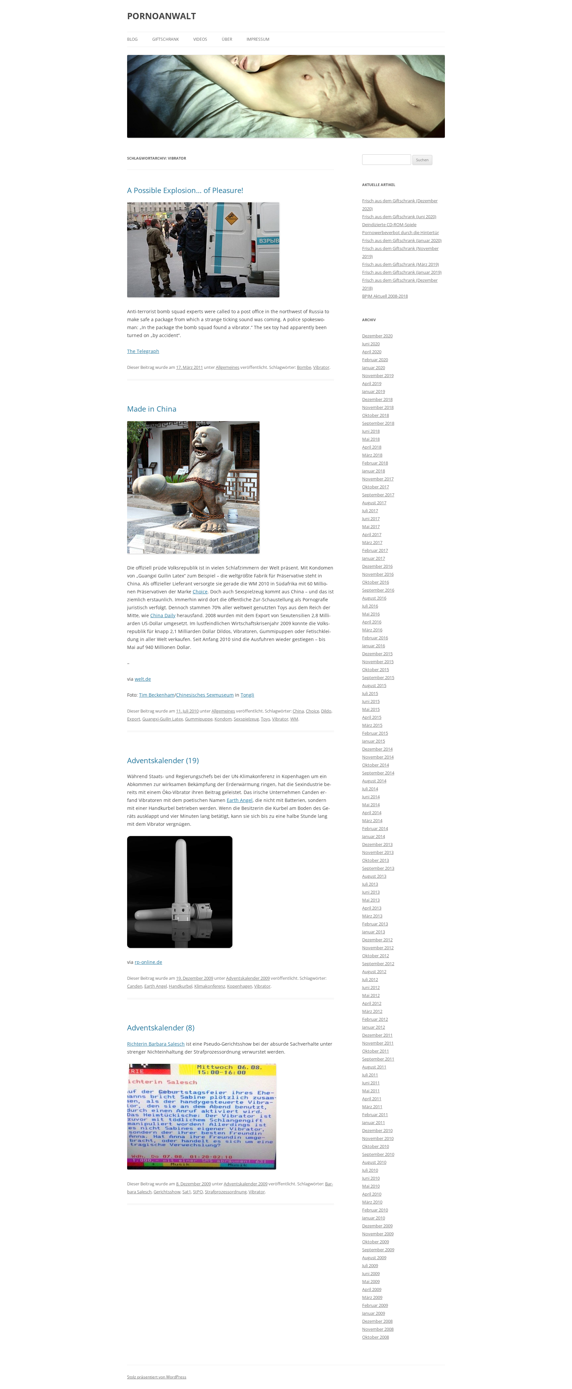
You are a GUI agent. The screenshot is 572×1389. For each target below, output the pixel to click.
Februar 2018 (375, 463)
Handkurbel (180, 986)
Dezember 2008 (377, 1321)
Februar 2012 (375, 1019)
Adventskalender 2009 (248, 978)
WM (294, 719)
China (298, 711)
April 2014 (371, 813)
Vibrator (321, 367)
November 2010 (378, 1138)
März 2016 (372, 630)
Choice (200, 591)
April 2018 (371, 447)
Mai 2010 (371, 1186)
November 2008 (378, 1329)
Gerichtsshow (167, 1192)
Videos (200, 39)
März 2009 (372, 1297)
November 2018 (378, 407)
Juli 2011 (370, 1075)
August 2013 (374, 876)
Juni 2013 (371, 892)
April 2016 (371, 622)
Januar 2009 (373, 1313)
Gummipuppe (199, 719)
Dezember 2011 (377, 1035)
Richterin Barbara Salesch (156, 1044)
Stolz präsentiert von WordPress (156, 1377)
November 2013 (378, 852)
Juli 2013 (370, 884)
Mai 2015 (371, 709)
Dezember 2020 (377, 336)
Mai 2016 (371, 614)
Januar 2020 (373, 368)
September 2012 (378, 964)
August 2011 (374, 1067)
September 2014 (378, 773)
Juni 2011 (371, 1083)
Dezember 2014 (377, 749)
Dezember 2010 (377, 1130)
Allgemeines (227, 367)
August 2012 (374, 971)
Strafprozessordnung (226, 1192)
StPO (198, 1192)
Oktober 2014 (375, 765)
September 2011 (378, 1059)
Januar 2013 (373, 932)
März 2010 (372, 1202)
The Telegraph (143, 351)
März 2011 (372, 1107)
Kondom (223, 719)
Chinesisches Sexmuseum (205, 695)
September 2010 (378, 1154)
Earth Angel (240, 800)
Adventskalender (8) (160, 1027)
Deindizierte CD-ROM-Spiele (389, 224)
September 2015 (378, 677)
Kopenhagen (239, 986)
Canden (134, 986)
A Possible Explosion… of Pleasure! (185, 190)
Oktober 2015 (375, 669)
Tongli (247, 695)
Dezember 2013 (377, 844)
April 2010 (371, 1194)
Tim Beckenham (156, 695)
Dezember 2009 (377, 1226)
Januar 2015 (373, 741)
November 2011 (378, 1043)
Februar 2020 (375, 360)
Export (133, 719)
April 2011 (371, 1099)
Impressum (258, 39)
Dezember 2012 (377, 940)
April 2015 (371, 717)
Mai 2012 (371, 995)
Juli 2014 (370, 789)
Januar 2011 (373, 1122)
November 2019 (378, 375)
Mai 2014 (371, 805)
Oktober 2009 (375, 1242)
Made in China (151, 409)
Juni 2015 (371, 701)
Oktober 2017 (375, 487)
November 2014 (378, 757)
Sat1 (186, 1192)
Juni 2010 (371, 1178)
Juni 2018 (371, 431)
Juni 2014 (371, 797)
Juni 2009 (371, 1273)
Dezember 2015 (377, 654)
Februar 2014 (375, 828)
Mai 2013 (371, 900)
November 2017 (378, 479)
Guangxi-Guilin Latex (162, 719)
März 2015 (372, 725)
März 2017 (372, 542)
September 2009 (378, 1250)
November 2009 (378, 1234)
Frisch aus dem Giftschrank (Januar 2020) (402, 240)
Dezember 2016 (377, 566)
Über (227, 39)
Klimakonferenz (209, 986)
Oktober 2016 (375, 582)
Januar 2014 (373, 836)
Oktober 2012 (375, 956)
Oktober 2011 (375, 1051)
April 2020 (371, 352)
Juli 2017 (370, 511)
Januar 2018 (373, 471)
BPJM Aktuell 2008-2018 (385, 296)
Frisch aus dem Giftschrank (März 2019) (400, 264)
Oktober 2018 (375, 415)
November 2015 (378, 662)
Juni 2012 (371, 987)
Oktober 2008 (375, 1337)
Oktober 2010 (375, 1146)
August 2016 (374, 598)
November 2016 (378, 574)
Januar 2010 (373, 1218)
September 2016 (378, 590)
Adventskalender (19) (163, 760)
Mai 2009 (371, 1281)
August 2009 (374, 1258)
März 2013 (372, 916)
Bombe (304, 367)
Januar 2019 (373, 391)
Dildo (326, 711)
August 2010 (374, 1162)
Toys (265, 719)
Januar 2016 (373, 646)
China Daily (162, 615)
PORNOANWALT (161, 16)
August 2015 (374, 685)
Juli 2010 (370, 1170)
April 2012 (371, 1003)
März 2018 (372, 455)
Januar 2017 (373, 558)
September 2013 (378, 868)
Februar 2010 (375, 1210)
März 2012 (372, 1011)
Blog (132, 39)
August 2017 (374, 503)
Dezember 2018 (377, 399)
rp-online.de (148, 962)
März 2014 (372, 820)
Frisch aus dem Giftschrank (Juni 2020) (399, 217)
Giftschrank (165, 39)
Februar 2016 (375, 638)
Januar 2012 (373, 1027)
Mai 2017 (371, 526)
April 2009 (371, 1289)
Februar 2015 (375, 733)
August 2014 (374, 781)
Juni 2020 (371, 344)
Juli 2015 (370, 693)
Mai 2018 (371, 439)
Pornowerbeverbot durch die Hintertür (400, 232)
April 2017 (371, 534)
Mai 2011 (371, 1091)
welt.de (143, 679)
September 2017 (378, 495)
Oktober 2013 (375, 860)
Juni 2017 (371, 518)
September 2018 (378, 423)
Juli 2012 (370, 979)
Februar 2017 (375, 550)
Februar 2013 (375, 924)
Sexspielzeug (246, 719)
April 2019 (371, 383)
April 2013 (371, 908)
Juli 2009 (370, 1265)
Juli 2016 (370, 606)
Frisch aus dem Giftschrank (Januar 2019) (402, 272)
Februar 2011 (375, 1114)
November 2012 (378, 948)
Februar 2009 (375, 1305)
